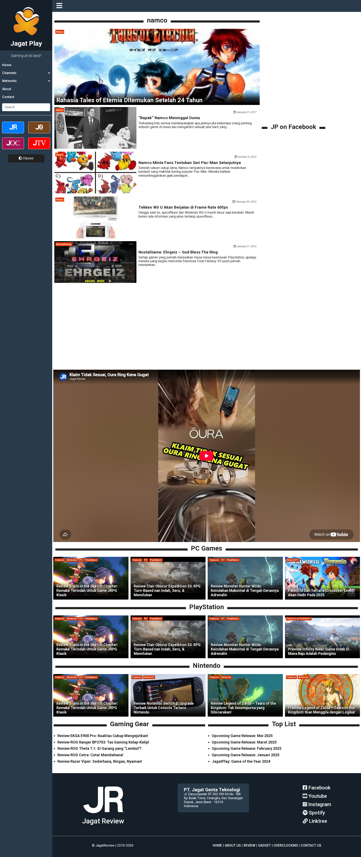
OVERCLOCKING (286, 845)
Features (59, 560)
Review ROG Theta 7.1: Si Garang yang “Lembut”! (99, 748)
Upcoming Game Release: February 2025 (246, 748)
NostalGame (63, 244)
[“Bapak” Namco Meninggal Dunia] (95, 148)
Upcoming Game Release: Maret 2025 (244, 742)
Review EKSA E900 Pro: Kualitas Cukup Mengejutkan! (102, 735)
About (6, 89)
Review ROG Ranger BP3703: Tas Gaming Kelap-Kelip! (103, 742)
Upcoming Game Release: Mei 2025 (242, 735)
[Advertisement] (294, 93)
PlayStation (91, 560)
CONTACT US (311, 845)
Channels (9, 73)
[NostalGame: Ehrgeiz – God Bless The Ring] (95, 282)
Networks (9, 81)
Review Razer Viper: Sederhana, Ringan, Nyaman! (99, 761)
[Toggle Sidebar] (60, 6)
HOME (217, 845)
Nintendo (72, 560)
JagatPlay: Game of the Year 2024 (241, 761)
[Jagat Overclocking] (13, 147)
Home (6, 65)
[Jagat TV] (39, 147)
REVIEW (249, 845)
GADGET (264, 845)
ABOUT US (233, 845)
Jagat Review (103, 821)
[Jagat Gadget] (39, 131)
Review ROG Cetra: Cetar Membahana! (90, 755)
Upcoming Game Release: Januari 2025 (245, 755)
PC (81, 560)
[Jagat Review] (13, 131)
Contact (8, 97)
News (59, 31)
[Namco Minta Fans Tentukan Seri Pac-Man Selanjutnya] (95, 192)
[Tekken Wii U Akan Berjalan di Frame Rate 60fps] (95, 237)
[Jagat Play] (103, 815)
